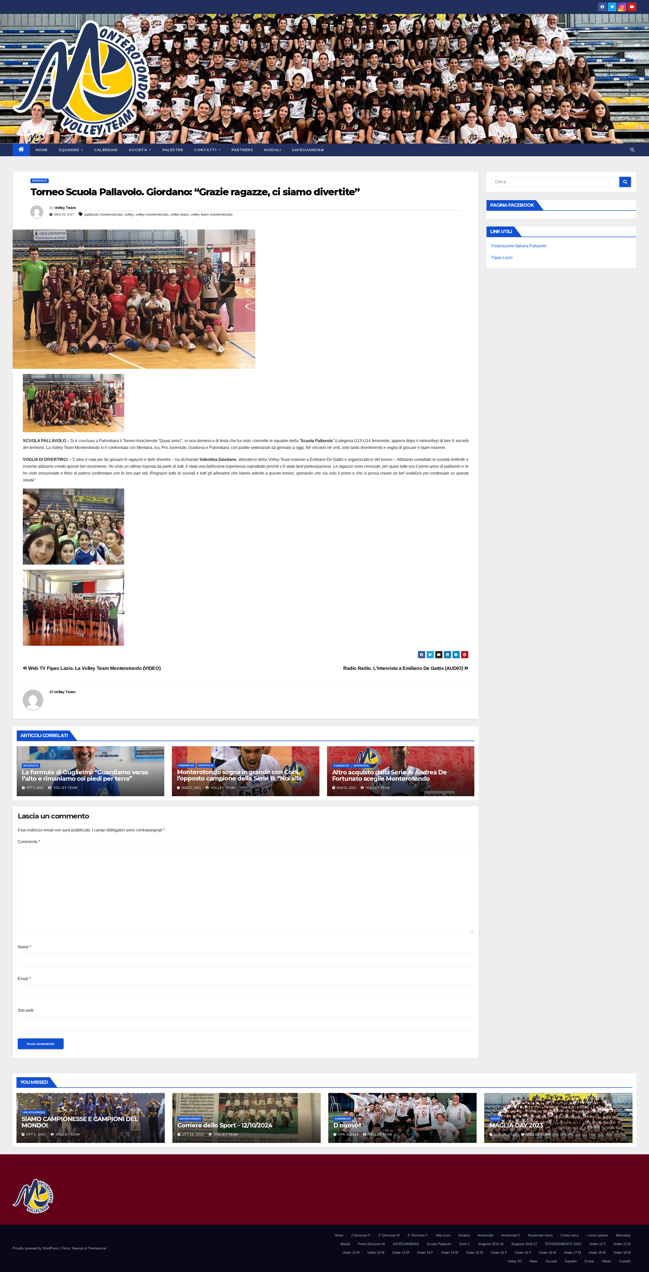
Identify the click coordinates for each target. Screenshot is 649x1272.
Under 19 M (622, 1252)
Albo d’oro (443, 1235)
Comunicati (186, 765)
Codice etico (570, 1235)
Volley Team (65, 207)
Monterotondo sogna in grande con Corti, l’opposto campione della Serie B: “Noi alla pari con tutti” (239, 778)
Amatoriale (485, 1235)
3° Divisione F (417, 1235)
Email (24, 979)
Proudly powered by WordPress (36, 1248)
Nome (24, 947)
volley (129, 214)
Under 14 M (449, 1252)
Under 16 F (499, 1252)
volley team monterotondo (211, 214)
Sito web (25, 1010)
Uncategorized (34, 1112)
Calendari (106, 150)
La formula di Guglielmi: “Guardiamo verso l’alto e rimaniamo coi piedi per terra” (85, 775)
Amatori (464, 1235)
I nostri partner (597, 1235)
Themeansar (97, 1248)
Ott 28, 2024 (193, 1134)
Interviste (39, 180)
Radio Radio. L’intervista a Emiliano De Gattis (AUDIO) (403, 668)
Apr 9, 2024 (348, 1134)
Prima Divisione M (371, 1244)
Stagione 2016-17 (524, 1244)
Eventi (495, 1118)
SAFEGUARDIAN (308, 150)
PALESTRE (172, 150)
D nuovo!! (347, 1125)
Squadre (69, 150)
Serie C (464, 1244)
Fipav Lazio (502, 257)
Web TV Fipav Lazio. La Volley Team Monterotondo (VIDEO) (93, 668)
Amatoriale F (510, 1235)
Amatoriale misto (540, 1235)
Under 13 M (375, 1252)
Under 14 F (425, 1252)
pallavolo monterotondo (103, 214)
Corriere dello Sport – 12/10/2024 (224, 1125)
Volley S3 (515, 1261)
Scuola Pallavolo (439, 1244)
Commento (29, 842)
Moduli (272, 150)
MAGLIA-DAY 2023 (516, 1125)
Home (41, 150)
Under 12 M (622, 1244)
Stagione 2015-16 (490, 1244)
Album (606, 1261)
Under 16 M (547, 1252)
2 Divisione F (360, 1235)
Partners (242, 150)
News (534, 1261)
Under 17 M (572, 1252)
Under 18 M (597, 1252)
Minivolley (623, 1235)
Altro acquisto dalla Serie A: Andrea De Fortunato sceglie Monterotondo (389, 775)
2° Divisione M (389, 1235)
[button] (632, 150)
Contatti (206, 150)
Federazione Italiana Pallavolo (519, 246)
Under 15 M (474, 1252)
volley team (179, 214)
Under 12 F (597, 1244)
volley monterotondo (152, 214)
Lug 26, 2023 (505, 1134)
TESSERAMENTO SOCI (563, 1244)
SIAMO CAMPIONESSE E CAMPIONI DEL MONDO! (80, 1122)
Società (138, 150)
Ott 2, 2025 (36, 1134)
